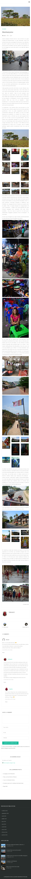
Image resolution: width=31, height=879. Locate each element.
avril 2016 (4, 826)
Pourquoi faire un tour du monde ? (13, 850)
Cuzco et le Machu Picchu (9, 780)
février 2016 (4, 832)
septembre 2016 (5, 813)
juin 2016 (4, 821)
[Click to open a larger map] (8, 762)
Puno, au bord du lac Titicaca (10, 776)
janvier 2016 (4, 834)
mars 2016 (4, 829)
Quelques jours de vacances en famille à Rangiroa (16, 855)
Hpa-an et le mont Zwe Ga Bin (12, 866)
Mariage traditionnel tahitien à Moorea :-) (15, 844)
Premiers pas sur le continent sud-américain (13, 783)
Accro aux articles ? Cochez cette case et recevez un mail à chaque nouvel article (15, 747)
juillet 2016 (4, 818)
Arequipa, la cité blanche (9, 773)
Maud (7, 639)
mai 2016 (4, 824)
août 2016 (4, 816)
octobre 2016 (4, 810)
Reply (3, 652)
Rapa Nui (5, 786)
